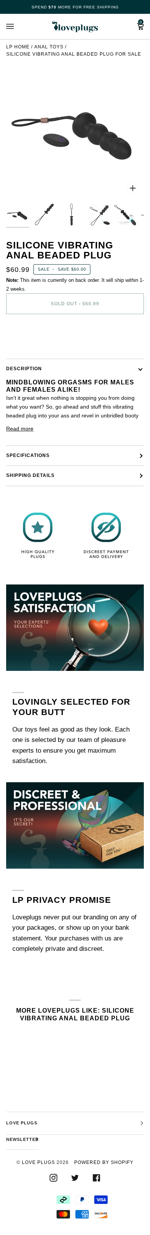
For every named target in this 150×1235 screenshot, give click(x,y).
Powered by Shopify (103, 1162)
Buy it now (75, 336)
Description (24, 368)
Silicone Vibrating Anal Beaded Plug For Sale (73, 54)
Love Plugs (38, 1162)
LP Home (18, 47)
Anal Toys (48, 47)
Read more (19, 428)
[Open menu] (17, 26)
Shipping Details (30, 475)
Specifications (28, 455)
